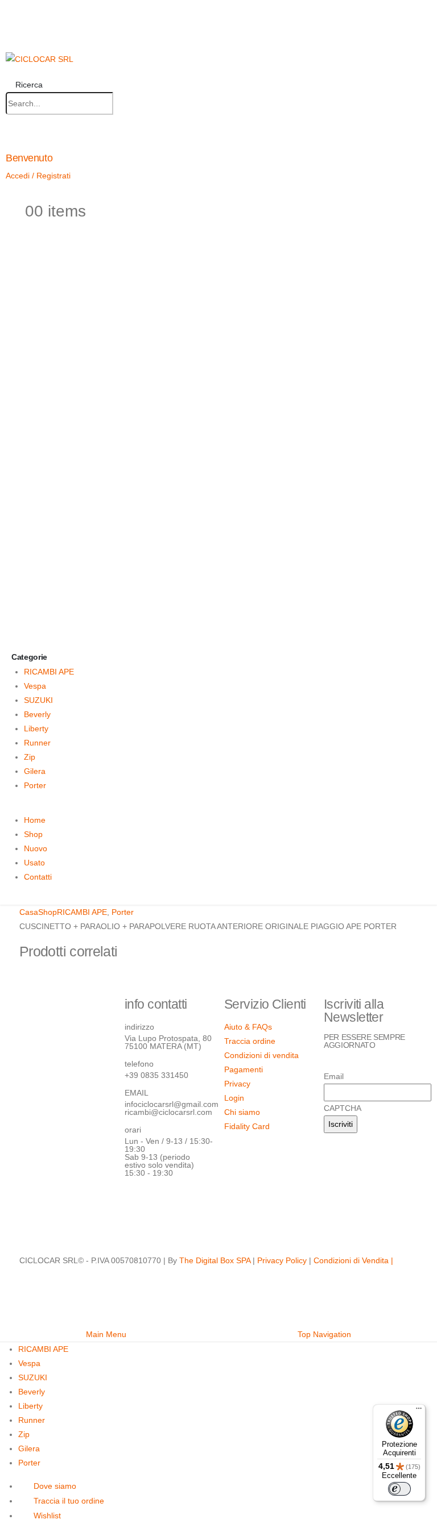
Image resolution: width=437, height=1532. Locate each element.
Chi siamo (242, 1112)
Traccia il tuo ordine (69, 1500)
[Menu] (419, 1411)
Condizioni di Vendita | (353, 1260)
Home (35, 820)
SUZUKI (38, 700)
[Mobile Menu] (10, 32)
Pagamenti (243, 1069)
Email (334, 1076)
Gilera (35, 771)
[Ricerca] (124, 104)
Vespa (35, 685)
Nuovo (35, 848)
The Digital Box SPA (214, 1260)
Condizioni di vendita (261, 1055)
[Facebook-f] (139, 1204)
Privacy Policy (282, 1260)
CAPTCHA (342, 1108)
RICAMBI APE (49, 671)
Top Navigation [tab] (324, 1334)
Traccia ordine (249, 1041)
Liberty (36, 728)
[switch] (399, 1489)
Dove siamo (55, 1486)
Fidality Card (247, 1126)
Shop (33, 834)
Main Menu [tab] (106, 1334)
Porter (35, 785)
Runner (37, 742)
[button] (24, 84)
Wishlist (47, 1515)
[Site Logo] (39, 58)
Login (234, 1097)
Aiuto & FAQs (248, 1026)
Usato (34, 862)
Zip (29, 756)
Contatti (38, 876)
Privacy (237, 1083)
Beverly (37, 714)
